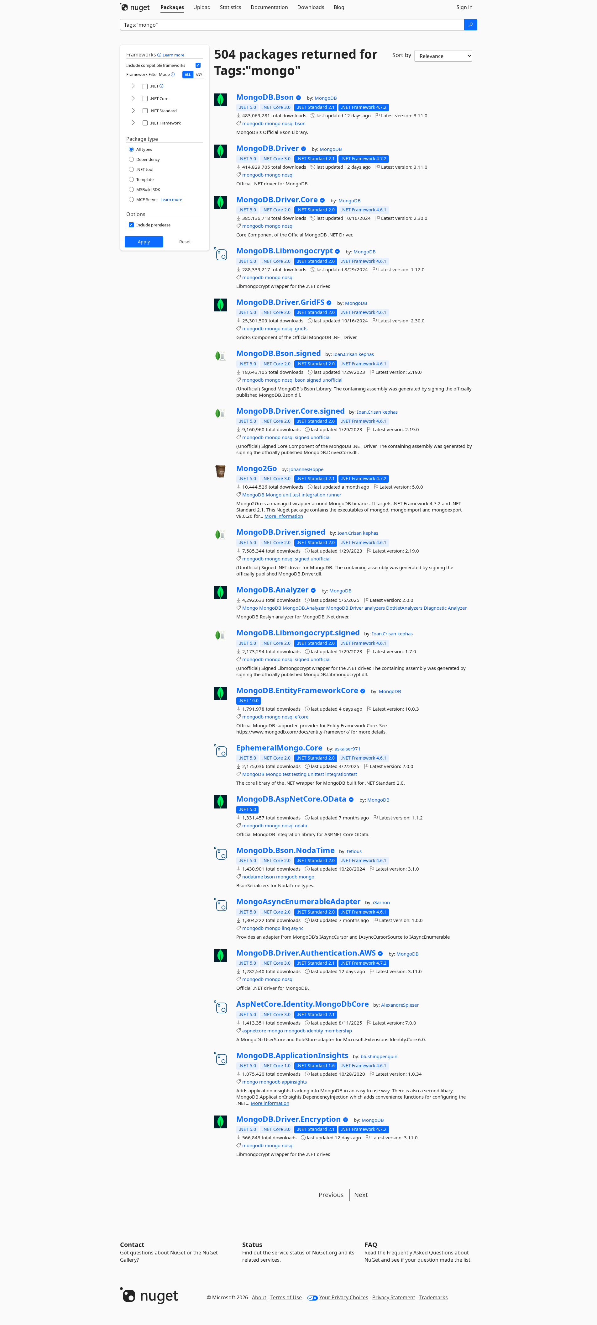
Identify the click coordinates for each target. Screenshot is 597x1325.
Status (252, 1244)
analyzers (374, 608)
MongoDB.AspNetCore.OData (291, 798)
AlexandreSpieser (400, 1005)
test (296, 494)
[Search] (470, 24)
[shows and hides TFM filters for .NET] (133, 86)
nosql (288, 123)
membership (338, 1030)
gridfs (301, 328)
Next (361, 1194)
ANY (199, 74)
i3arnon (381, 902)
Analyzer (457, 608)
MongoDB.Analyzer (272, 589)
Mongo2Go (256, 468)
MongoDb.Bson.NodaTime (285, 850)
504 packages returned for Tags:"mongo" (296, 62)
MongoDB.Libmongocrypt (284, 250)
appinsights (294, 1082)
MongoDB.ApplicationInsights (292, 1055)
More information (283, 516)
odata (301, 825)
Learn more (173, 55)
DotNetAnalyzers (404, 608)
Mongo (273, 494)
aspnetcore (254, 1030)
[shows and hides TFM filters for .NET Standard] (133, 111)
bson (300, 123)
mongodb (253, 123)
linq (286, 928)
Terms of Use (286, 1297)
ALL (188, 74)
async (297, 928)
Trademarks (433, 1297)
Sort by (401, 55)
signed (314, 380)
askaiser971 (348, 748)
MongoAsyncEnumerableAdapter (298, 901)
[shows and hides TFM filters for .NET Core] (133, 99)
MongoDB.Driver (267, 148)
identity (315, 1030)
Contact (132, 1244)
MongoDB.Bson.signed (278, 353)
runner (334, 494)
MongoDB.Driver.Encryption (288, 1119)
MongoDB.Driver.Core (277, 199)
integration (313, 494)
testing (299, 774)
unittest (316, 774)
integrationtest (341, 774)
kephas (366, 354)
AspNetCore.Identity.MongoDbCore (302, 1003)
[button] (160, 54)
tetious (354, 851)
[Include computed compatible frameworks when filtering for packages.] (198, 65)
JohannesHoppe (306, 469)
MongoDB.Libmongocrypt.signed (298, 632)
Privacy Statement (393, 1297)
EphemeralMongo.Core (279, 747)
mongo (272, 123)
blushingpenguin (379, 1056)
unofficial (332, 380)
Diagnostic (435, 608)
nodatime (252, 876)
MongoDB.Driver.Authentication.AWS (306, 952)
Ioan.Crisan (346, 354)
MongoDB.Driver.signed (280, 531)
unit (287, 494)
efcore (301, 716)
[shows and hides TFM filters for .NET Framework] (133, 123)
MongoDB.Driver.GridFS (280, 302)
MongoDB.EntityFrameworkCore (297, 690)
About (259, 1297)
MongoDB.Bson (265, 96)
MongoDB (326, 98)
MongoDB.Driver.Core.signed (290, 410)
